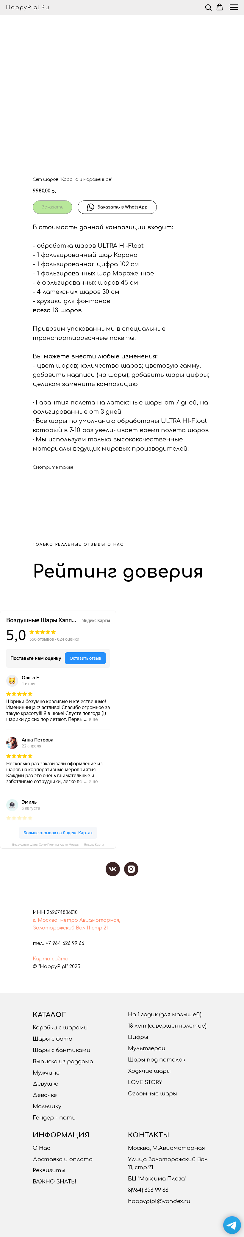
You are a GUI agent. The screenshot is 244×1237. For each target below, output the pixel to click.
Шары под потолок (156, 1060)
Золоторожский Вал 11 (61, 928)
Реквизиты (49, 1170)
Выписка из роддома (63, 1061)
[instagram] (131, 869)
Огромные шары (152, 1094)
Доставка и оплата (63, 1159)
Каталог (49, 1014)
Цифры (138, 1037)
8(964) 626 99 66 (148, 1190)
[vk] (113, 869)
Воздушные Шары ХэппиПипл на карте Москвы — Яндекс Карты (58, 844)
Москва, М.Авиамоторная (166, 1148)
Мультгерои (146, 1048)
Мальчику (47, 1106)
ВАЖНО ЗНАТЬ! (54, 1182)
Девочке (45, 1095)
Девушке (45, 1084)
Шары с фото (52, 1039)
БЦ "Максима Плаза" (157, 1179)
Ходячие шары (149, 1071)
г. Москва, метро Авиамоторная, (76, 920)
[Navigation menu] (234, 7)
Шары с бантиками (61, 1050)
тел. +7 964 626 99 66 (58, 943)
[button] (208, 7)
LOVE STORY (145, 1082)
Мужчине (46, 1073)
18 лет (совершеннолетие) (167, 1026)
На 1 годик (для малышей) (164, 1014)
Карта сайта (50, 959)
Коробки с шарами (60, 1028)
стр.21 (100, 928)
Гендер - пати (54, 1118)
